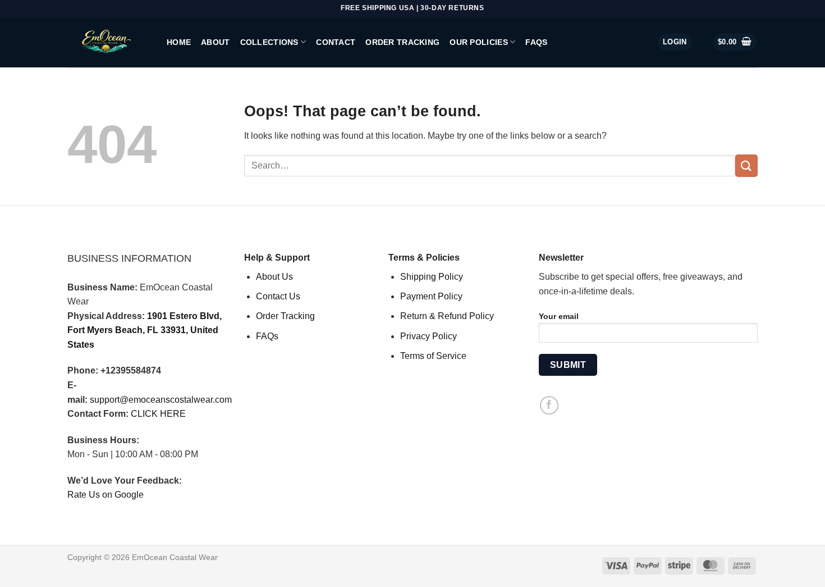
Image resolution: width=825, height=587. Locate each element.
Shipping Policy (431, 276)
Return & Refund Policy (447, 316)
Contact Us (278, 296)
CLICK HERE (158, 413)
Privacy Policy (428, 336)
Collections (269, 42)
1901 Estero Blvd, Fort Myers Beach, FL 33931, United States (144, 330)
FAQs (536, 42)
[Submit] (746, 165)
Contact (335, 42)
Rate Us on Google (105, 494)
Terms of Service (433, 356)
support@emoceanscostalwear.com (161, 399)
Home (179, 42)
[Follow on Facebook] (549, 405)
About (215, 42)
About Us (274, 276)
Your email (559, 316)
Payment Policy (431, 296)
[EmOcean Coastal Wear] (108, 42)
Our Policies (478, 42)
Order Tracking (402, 42)
